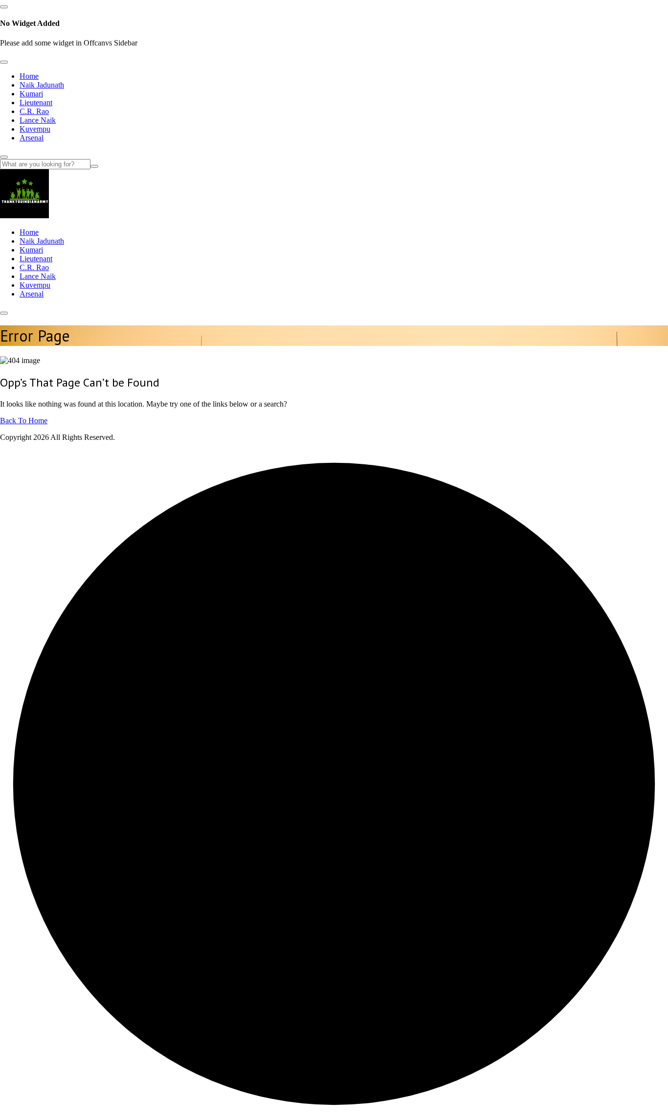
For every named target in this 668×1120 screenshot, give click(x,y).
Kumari (31, 94)
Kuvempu (35, 129)
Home (29, 76)
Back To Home (23, 420)
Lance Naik (38, 120)
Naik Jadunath (42, 85)
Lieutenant (36, 102)
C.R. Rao (34, 111)
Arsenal (32, 138)
